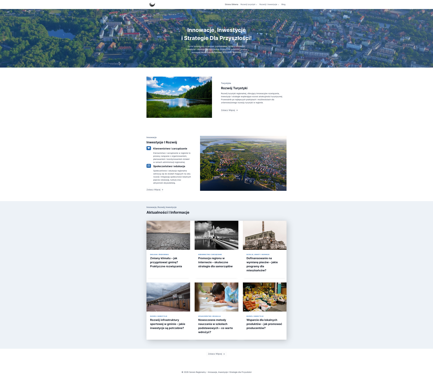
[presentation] (168, 235)
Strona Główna (231, 4)
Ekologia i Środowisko (159, 254)
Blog (283, 4)
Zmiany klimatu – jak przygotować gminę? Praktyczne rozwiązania (166, 262)
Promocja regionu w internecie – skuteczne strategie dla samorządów (215, 262)
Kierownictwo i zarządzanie (210, 254)
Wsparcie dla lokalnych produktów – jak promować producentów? (264, 324)
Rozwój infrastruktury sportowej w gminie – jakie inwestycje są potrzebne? (167, 324)
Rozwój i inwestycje (158, 316)
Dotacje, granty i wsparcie (257, 254)
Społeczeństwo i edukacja (209, 316)
